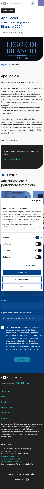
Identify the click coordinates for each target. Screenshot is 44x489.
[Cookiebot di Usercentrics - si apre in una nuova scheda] (32, 201)
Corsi (3, 402)
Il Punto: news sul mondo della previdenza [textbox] (20, 318)
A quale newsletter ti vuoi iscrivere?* (16, 313)
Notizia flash (8, 11)
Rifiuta (22, 286)
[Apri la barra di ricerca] (33, 3)
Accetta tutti (22, 272)
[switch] (38, 244)
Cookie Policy (29, 474)
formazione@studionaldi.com (12, 461)
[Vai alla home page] (11, 3)
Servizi (4, 396)
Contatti (5, 418)
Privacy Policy (15, 474)
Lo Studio (5, 413)
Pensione (16, 64)
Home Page (6, 391)
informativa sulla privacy (28, 349)
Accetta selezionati (22, 279)
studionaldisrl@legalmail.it (10, 459)
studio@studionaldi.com (10, 456)
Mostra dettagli (31, 266)
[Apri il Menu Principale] (41, 3)
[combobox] (22, 318)
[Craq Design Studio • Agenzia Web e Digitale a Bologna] (22, 479)
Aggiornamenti (7, 407)
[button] (12, 159)
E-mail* (4, 300)
